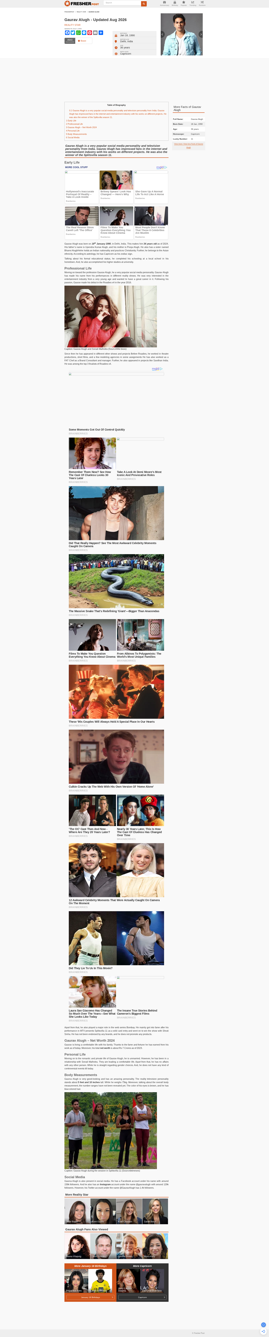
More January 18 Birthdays (90, 1266)
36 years (125, 47)
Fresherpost (69, 12)
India (130, 41)
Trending (192, 5)
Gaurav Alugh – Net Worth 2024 (81, 127)
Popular (184, 5)
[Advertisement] (134, 80)
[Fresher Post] (82, 4)
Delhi (123, 41)
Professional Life (74, 124)
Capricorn (125, 53)
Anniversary (164, 5)
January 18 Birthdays (90, 1297)
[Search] (144, 3)
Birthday (175, 5)
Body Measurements (76, 134)
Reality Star (81, 12)
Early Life (71, 120)
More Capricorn (142, 1266)
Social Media (72, 137)
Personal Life (73, 130)
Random (202, 5)
